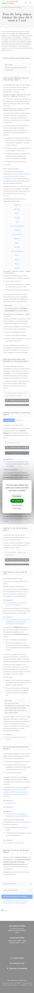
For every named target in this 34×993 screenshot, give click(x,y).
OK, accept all (17, 501)
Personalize (17, 496)
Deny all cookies (17, 505)
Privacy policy (17, 508)
